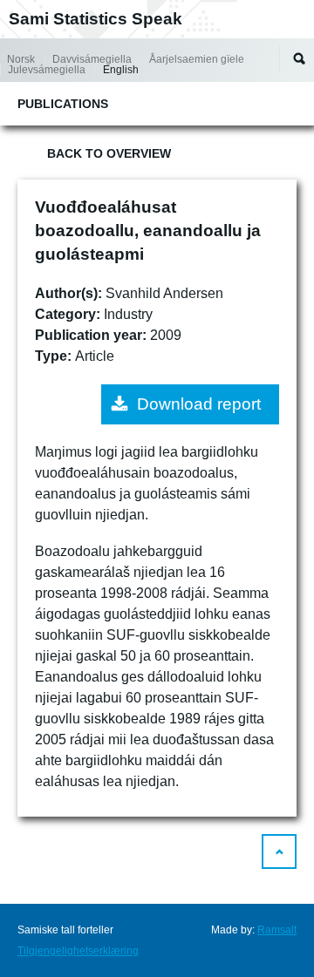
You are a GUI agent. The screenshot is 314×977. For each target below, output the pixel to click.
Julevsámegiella (46, 70)
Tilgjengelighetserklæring (78, 951)
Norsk (21, 59)
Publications (62, 104)
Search (299, 58)
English (121, 70)
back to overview (109, 153)
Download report (199, 404)
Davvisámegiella (92, 59)
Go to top (279, 851)
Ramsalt (277, 930)
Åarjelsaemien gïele (196, 59)
